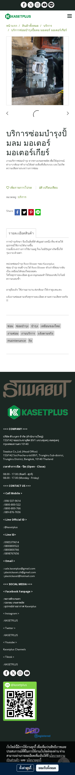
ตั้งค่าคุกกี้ (25, 768)
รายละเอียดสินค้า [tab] (21, 233)
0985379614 (11, 542)
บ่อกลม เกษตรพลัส (14, 602)
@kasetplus (11, 527)
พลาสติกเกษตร (12, 599)
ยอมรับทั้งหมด (47, 768)
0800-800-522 (12, 504)
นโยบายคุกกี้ (34, 760)
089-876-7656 (12, 512)
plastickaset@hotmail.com (19, 576)
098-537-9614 (12, 501)
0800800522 (11, 546)
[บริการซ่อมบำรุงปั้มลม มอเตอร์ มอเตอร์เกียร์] (37, 71)
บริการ (22, 197)
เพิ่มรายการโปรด (20, 187)
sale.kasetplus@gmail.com (19, 568)
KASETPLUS (11, 620)
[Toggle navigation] (69, 16)
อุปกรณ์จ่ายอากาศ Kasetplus (20, 606)
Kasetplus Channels (14, 649)
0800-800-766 (12, 508)
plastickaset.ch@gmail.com (20, 572)
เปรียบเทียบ (50, 187)
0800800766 (11, 549)
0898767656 (11, 553)
